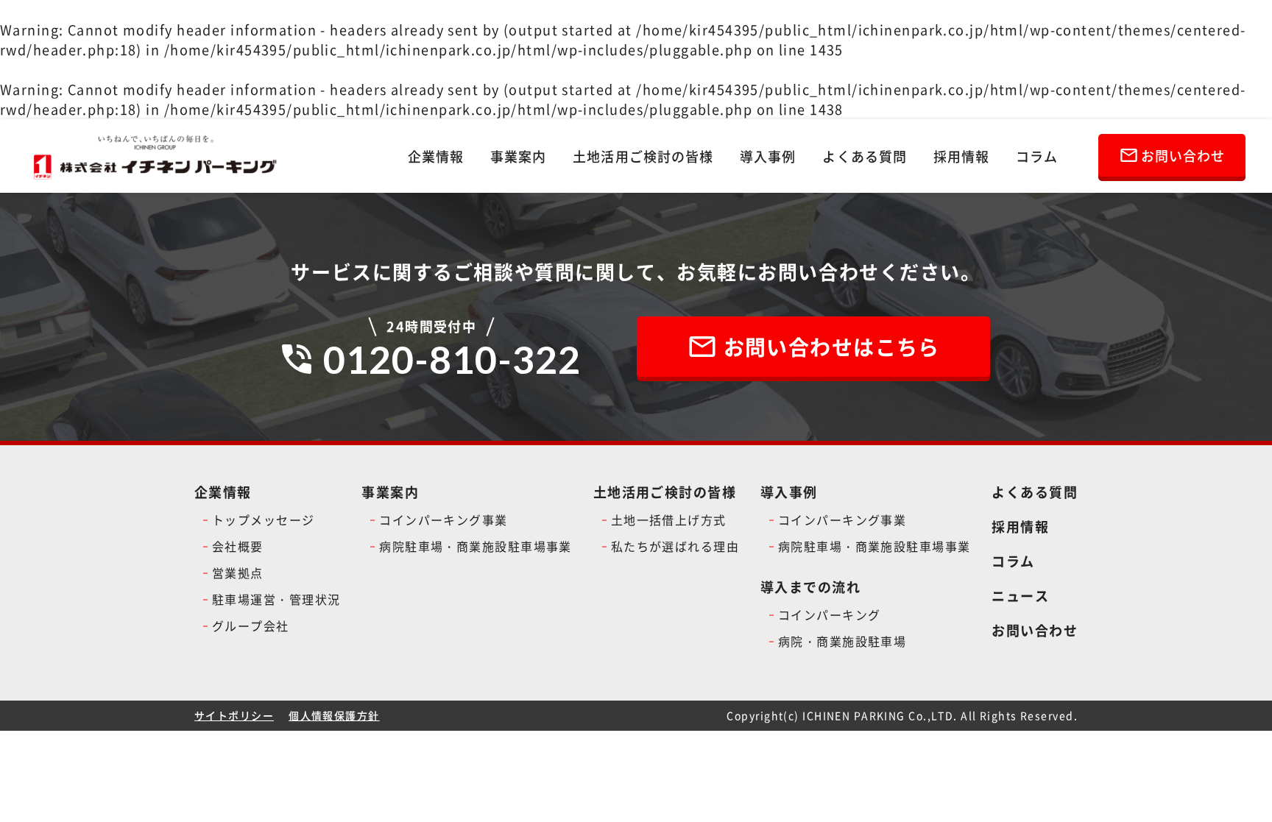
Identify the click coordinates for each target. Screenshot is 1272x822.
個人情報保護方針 (334, 715)
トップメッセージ (263, 519)
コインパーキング (829, 614)
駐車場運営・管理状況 (276, 599)
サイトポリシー (234, 715)
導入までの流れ (810, 586)
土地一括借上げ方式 (669, 519)
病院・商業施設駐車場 (842, 641)
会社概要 (238, 546)
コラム (1037, 156)
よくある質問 (864, 156)
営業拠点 (238, 572)
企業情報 (436, 156)
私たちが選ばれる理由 (675, 546)
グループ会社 (250, 625)
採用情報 (961, 156)
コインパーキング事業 (443, 519)
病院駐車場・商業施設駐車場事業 (475, 546)
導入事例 (768, 156)
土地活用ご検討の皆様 (643, 156)
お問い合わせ (1035, 629)
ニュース (1020, 595)
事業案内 (518, 156)
